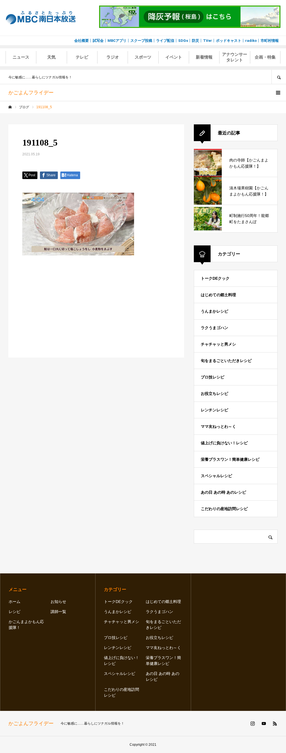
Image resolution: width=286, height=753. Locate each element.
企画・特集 (265, 57)
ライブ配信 (165, 40)
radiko (251, 40)
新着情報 (204, 57)
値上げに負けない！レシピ (224, 443)
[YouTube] (263, 723)
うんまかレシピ (214, 311)
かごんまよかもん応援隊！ (26, 624)
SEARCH (278, 77)
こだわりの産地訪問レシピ (224, 508)
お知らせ (58, 601)
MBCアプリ (117, 40)
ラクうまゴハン (214, 327)
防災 (195, 40)
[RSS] (275, 723)
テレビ (82, 57)
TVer (207, 40)
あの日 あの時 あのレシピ (223, 492)
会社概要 (81, 40)
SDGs (183, 40)
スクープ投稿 (141, 40)
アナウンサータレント (234, 57)
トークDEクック (215, 278)
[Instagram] (252, 723)
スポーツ (143, 57)
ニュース (21, 57)
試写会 (98, 40)
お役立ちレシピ (214, 393)
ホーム (14, 601)
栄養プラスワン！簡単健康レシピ (230, 459)
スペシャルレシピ (216, 476)
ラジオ (112, 57)
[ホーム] (10, 107)
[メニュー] (277, 92)
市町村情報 (270, 40)
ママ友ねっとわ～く (218, 426)
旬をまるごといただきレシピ (226, 360)
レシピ (14, 611)
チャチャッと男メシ (218, 344)
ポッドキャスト (228, 40)
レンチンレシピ (214, 410)
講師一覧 (58, 611)
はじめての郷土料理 (218, 295)
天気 (51, 57)
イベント (173, 57)
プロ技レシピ (212, 377)
